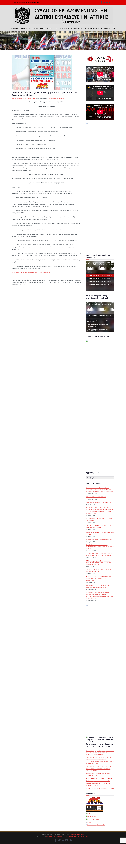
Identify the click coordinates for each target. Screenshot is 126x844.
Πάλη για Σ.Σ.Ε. (51, 28)
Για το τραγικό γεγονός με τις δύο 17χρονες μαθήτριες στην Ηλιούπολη (99, 526)
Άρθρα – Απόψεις (33, 28)
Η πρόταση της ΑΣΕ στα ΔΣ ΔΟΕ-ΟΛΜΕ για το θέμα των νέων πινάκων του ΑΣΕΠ (99, 758)
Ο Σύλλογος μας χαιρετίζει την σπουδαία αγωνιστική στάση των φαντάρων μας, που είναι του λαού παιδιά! (98, 562)
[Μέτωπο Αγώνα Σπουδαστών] (88, 822)
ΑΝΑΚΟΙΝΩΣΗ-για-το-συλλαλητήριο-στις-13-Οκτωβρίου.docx (31, 272)
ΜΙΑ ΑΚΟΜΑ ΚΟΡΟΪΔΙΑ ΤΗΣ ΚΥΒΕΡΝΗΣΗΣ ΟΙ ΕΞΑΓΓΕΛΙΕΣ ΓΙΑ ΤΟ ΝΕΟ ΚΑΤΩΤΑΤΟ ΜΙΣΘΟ (99, 554)
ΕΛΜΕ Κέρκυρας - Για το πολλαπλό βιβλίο (98, 781)
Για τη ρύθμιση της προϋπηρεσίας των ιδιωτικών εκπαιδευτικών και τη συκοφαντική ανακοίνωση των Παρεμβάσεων (100, 752)
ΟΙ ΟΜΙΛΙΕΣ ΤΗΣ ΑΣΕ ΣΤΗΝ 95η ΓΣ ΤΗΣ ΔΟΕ (99, 778)
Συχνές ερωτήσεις (64, 28)
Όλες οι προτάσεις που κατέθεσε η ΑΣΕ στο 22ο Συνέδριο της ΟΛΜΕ (100, 762)
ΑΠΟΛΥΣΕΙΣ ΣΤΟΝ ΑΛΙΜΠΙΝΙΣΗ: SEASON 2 (98, 502)
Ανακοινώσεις (15, 28)
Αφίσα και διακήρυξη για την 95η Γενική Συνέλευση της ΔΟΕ (98, 784)
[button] (26, 28)
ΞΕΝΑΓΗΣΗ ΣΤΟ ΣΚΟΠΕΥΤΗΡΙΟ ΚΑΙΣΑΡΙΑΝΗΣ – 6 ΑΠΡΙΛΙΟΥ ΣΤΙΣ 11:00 (100, 570)
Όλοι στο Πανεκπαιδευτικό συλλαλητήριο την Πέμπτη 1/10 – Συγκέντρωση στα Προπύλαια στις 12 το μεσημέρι (64, 282)
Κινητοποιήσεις (61, 98)
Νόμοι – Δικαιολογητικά (77, 28)
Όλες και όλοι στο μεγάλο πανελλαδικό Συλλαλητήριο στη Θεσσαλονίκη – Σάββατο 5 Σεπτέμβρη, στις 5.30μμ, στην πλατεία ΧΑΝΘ (99, 489)
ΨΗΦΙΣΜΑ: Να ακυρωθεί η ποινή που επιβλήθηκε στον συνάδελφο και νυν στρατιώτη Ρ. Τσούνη (100, 546)
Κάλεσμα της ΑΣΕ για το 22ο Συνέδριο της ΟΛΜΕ (100, 788)
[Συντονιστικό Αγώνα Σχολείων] (95, 825)
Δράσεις (23, 28)
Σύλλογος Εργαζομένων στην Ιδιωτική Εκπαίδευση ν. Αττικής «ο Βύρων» (67, 836)
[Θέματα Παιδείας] (92, 816)
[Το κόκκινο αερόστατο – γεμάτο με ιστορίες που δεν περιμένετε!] (92, 819)
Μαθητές (42, 28)
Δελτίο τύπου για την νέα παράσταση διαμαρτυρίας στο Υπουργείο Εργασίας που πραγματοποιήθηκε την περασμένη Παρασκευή (28, 282)
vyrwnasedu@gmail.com (32, 2)
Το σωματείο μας (92, 28)
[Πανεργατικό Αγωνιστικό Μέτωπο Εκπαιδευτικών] (94, 800)
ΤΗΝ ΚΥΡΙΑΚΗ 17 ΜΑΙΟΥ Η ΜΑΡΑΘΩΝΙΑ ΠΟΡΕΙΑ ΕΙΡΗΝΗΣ (100, 533)
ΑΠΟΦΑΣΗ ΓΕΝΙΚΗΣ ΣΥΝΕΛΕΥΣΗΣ (96, 497)
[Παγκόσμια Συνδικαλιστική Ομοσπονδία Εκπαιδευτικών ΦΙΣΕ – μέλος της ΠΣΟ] (88, 813)
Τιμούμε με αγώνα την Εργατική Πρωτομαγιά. (99, 539)
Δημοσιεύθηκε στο (23, 98)
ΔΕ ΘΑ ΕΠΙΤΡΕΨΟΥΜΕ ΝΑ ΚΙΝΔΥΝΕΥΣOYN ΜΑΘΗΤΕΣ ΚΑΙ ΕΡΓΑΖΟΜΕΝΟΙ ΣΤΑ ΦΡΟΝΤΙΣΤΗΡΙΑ (98, 578)
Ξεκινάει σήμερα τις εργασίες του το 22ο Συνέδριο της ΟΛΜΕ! (98, 774)
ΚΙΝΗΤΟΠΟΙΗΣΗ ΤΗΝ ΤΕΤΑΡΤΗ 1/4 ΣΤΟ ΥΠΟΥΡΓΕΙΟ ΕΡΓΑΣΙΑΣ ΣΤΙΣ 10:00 (97, 586)
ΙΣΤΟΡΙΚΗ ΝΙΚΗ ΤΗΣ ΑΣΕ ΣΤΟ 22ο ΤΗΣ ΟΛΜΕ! (99, 766)
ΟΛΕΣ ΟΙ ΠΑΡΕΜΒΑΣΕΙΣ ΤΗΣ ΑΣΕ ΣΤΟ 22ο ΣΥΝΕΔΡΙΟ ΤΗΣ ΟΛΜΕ (98, 769)
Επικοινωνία (104, 28)
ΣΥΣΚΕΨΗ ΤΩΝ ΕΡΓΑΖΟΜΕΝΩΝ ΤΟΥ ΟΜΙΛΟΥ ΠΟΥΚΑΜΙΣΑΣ (99, 519)
